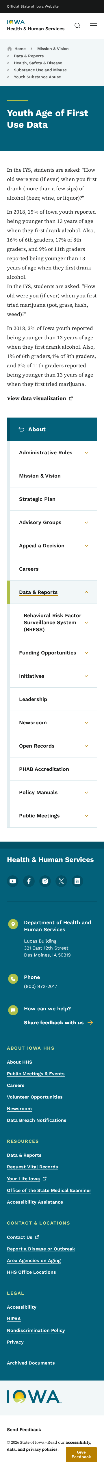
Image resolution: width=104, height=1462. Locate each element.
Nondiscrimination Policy (36, 1330)
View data (36, 398)
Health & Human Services (36, 28)
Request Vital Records (32, 1167)
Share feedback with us (54, 1022)
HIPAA (14, 1318)
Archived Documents (31, 1363)
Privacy (15, 1342)
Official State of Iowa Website (33, 6)
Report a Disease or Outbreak (41, 1249)
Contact (19, 1237)
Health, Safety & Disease (38, 63)
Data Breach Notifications (36, 1120)
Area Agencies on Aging (34, 1260)
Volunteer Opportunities (35, 1097)
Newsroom (19, 1108)
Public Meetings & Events (36, 1073)
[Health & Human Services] (21, 22)
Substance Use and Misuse (40, 70)
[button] (81, 1454)
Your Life (23, 1178)
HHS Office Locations (31, 1272)
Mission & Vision (53, 48)
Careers (16, 1085)
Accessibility (21, 1307)
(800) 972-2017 (40, 986)
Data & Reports (29, 56)
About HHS (19, 1062)
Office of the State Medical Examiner (49, 1190)
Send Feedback (24, 1429)
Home (20, 48)
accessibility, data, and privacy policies (49, 1445)
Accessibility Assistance (35, 1202)
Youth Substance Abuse (37, 76)
